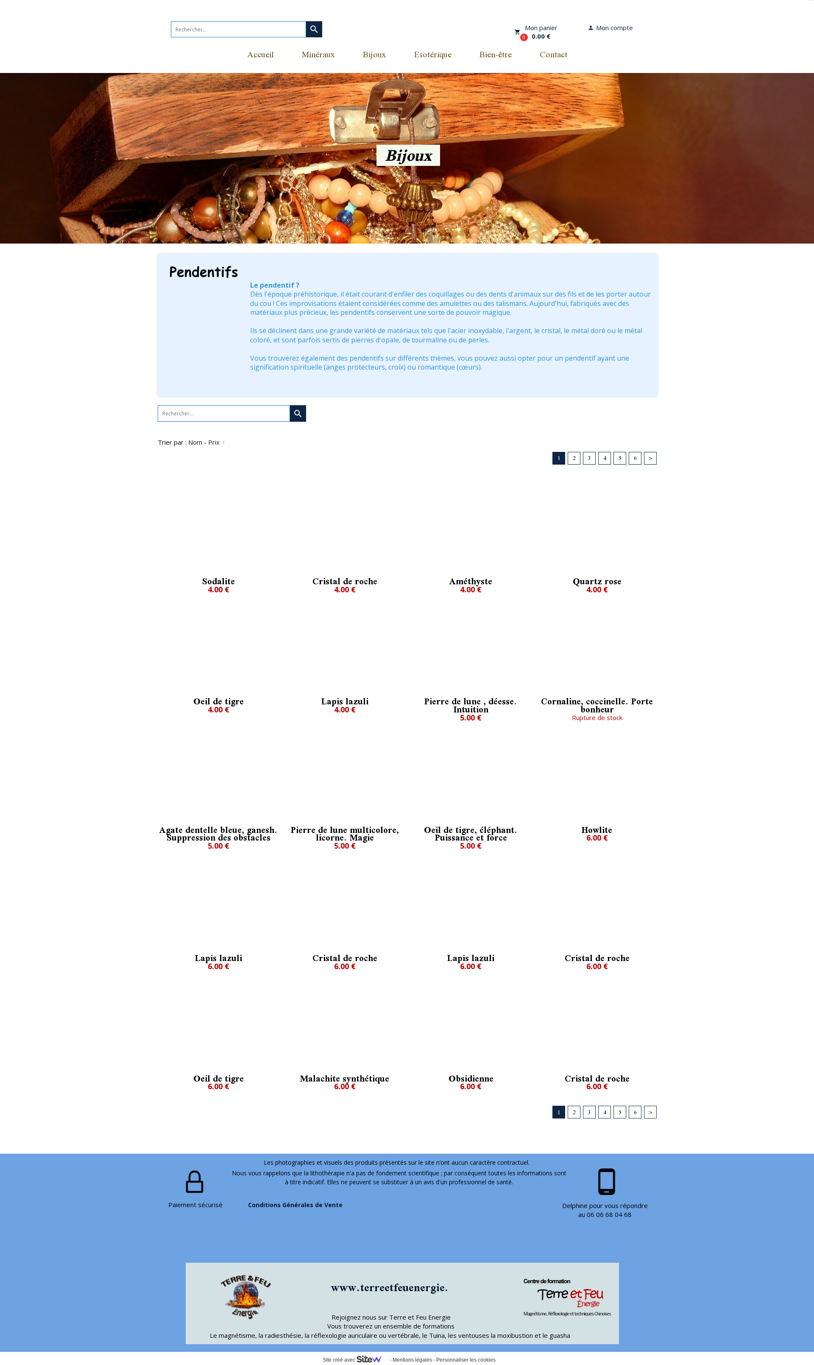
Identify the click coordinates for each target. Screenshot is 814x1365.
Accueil (260, 54)
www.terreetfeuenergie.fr (394, 1287)
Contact (553, 54)
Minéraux (318, 54)
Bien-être (495, 54)
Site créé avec (340, 1360)
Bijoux (374, 54)
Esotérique (433, 54)
